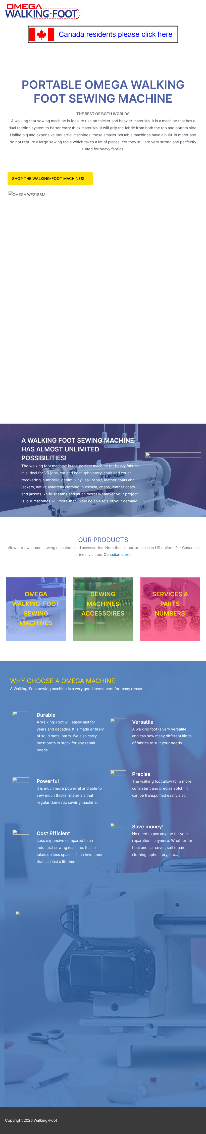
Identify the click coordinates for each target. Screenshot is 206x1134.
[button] (50, 178)
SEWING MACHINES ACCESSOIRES (103, 603)
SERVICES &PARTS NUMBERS (170, 603)
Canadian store (117, 554)
